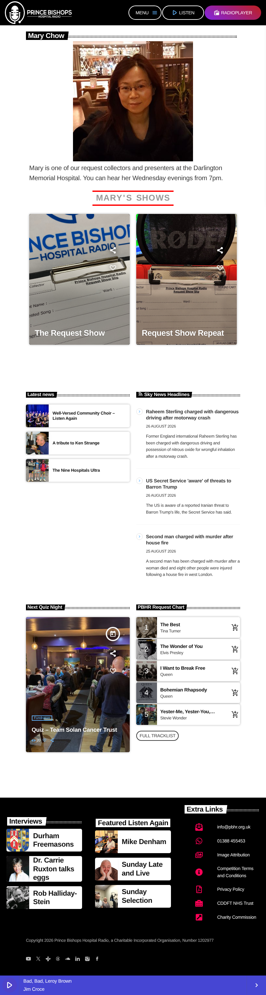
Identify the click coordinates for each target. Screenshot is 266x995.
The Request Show (70, 333)
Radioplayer (233, 13)
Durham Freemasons (53, 840)
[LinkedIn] (77, 960)
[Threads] (57, 960)
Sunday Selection (137, 896)
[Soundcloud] (67, 960)
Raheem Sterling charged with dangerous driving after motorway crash (192, 415)
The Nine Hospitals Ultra (76, 470)
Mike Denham (144, 842)
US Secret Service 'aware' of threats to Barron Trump (188, 484)
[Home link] (38, 12)
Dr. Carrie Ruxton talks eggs (53, 868)
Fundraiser (42, 718)
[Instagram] (87, 960)
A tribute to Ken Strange (76, 443)
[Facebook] (97, 960)
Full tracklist (157, 735)
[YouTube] (28, 960)
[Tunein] (47, 960)
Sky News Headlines (167, 394)
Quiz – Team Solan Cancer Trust (74, 730)
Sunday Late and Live (142, 868)
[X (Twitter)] (38, 960)
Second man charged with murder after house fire (189, 540)
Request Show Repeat (183, 333)
